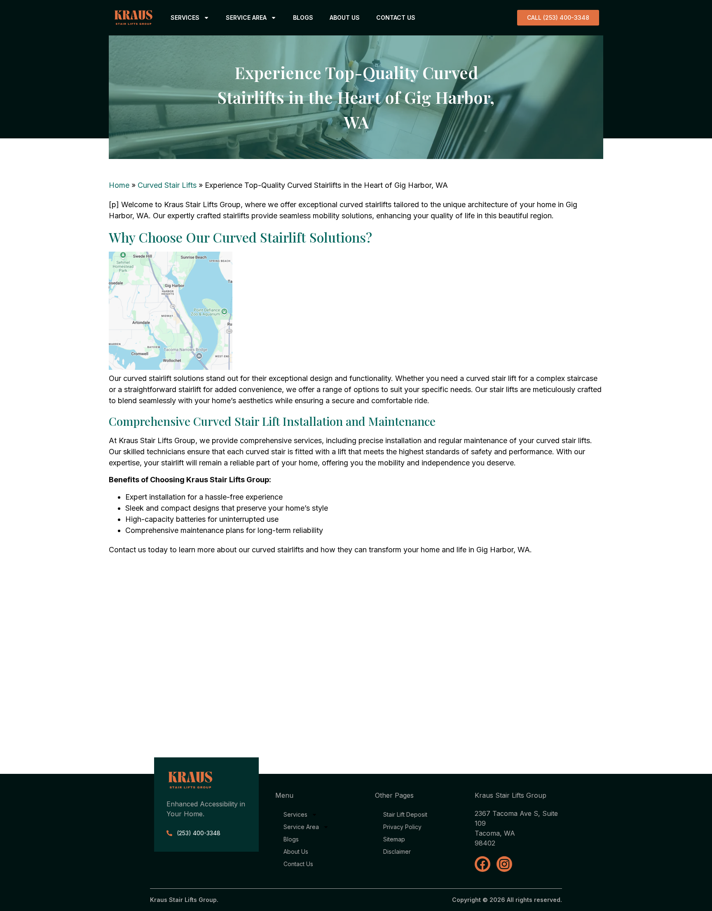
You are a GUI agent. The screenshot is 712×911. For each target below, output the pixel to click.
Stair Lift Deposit (405, 814)
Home (119, 185)
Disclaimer (397, 851)
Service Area (246, 17)
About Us (345, 17)
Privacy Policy (402, 826)
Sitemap (394, 839)
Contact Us (395, 17)
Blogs (303, 17)
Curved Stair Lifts (167, 185)
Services (185, 17)
